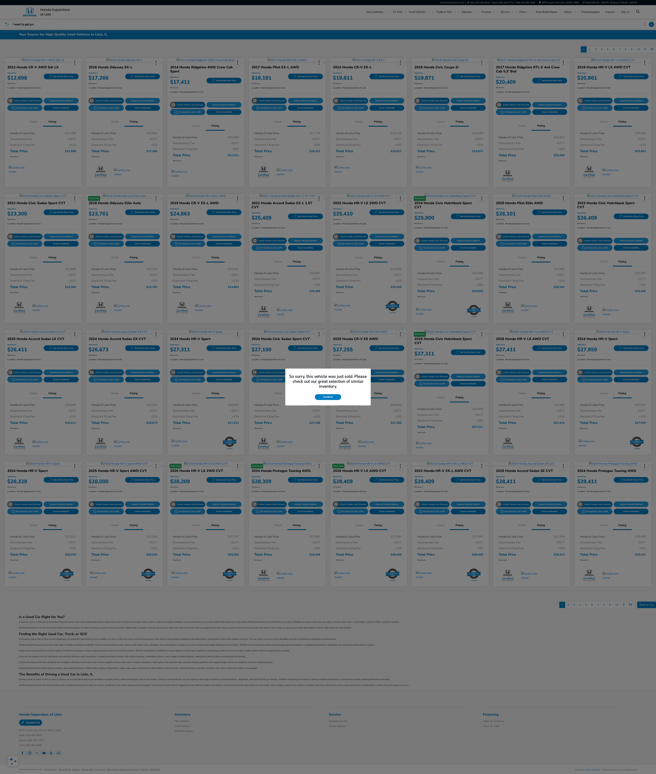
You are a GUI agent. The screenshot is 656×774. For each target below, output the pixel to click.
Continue (328, 396)
